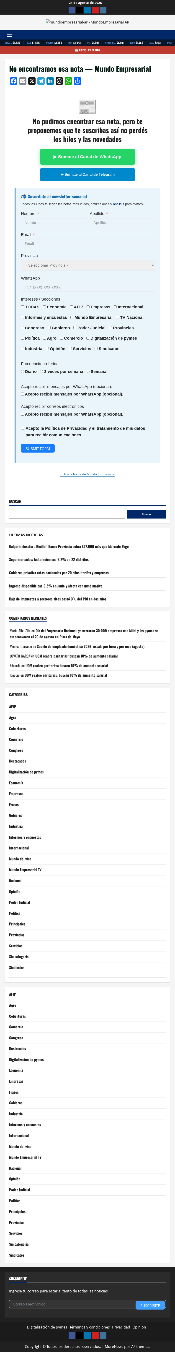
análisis (118, 204)
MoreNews (114, 1346)
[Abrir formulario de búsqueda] (169, 34)
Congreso (16, 750)
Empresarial (101, 317)
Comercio (16, 739)
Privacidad (121, 1327)
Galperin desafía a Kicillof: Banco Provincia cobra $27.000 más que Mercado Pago (69, 546)
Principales (17, 924)
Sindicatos (16, 967)
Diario (31, 371)
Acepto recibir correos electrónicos (52, 406)
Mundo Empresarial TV (25, 869)
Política (32, 338)
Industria (33, 348)
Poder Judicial (19, 902)
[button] (9, 34)
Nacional (135, 317)
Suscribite (150, 1305)
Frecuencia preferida (40, 364)
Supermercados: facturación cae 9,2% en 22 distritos (49, 559)
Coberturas (17, 728)
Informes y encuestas (25, 837)
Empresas (100, 307)
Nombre (28, 213)
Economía (57, 307)
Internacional (130, 307)
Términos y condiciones (89, 1327)
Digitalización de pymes (26, 772)
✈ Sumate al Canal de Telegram (88, 174)
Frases (14, 804)
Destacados (17, 761)
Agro (52, 338)
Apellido (97, 213)
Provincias (16, 935)
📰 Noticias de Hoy (87, 50)
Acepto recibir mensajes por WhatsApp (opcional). (66, 386)
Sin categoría (18, 956)
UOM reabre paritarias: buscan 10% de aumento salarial (76, 656)
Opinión (57, 348)
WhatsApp (30, 278)
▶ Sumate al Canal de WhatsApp (87, 156)
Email (26, 234)
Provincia (29, 255)
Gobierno (16, 815)
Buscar (15, 501)
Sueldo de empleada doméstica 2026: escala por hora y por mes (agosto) (90, 646)
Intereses (29, 299)
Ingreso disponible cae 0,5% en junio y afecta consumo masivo (56, 586)
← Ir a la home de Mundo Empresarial (87, 474)
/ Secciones (40, 299)
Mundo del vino (20, 859)
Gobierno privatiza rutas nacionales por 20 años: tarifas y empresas (59, 572)
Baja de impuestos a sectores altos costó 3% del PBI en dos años (57, 599)
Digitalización (103, 338)
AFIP (12, 706)
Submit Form (38, 448)
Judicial (98, 328)
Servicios (82, 348)
